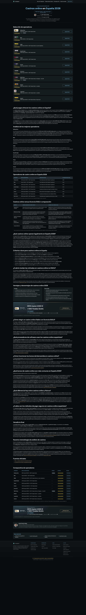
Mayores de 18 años (66, 546)
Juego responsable (45, 548)
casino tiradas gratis (33, 536)
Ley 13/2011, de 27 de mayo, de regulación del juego (23, 462)
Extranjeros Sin (56, 1)
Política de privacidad (56, 544)
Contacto (64, 548)
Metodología (44, 544)
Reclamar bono (65, 308)
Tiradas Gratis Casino (49, 1)
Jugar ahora (70, 1)
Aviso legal (54, 548)
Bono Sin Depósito (40, 1)
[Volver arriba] (83, 612)
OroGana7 (36, 559)
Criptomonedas (63, 1)
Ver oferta (68, 475)
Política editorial (66, 549)
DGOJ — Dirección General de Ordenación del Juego (23, 460)
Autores (43, 546)
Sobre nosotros (65, 544)
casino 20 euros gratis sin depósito (21, 352)
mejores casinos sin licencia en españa (50, 536)
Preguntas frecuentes (66, 551)
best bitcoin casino (63, 536)
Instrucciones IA (66, 554)
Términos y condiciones (56, 546)
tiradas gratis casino (23, 282)
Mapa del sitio (65, 552)
